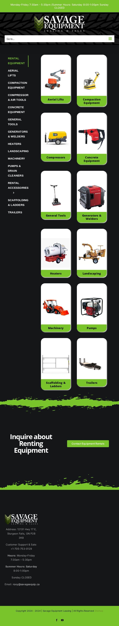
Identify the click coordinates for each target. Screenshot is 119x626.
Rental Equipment (16, 61)
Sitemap (99, 610)
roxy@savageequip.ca (26, 584)
